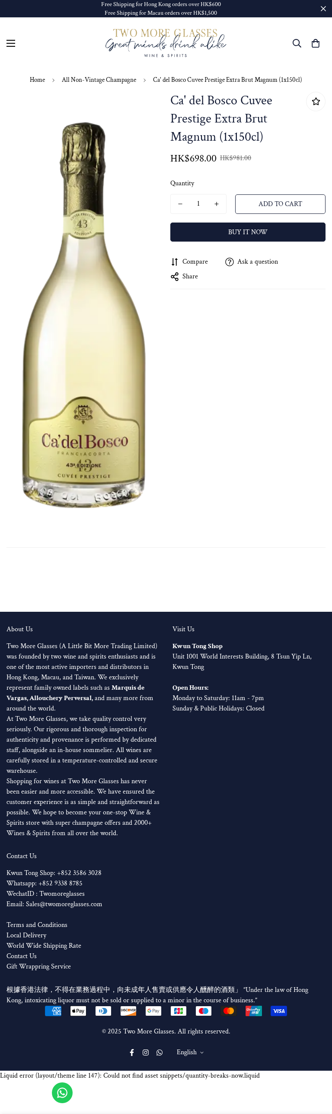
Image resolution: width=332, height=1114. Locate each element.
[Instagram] (146, 1052)
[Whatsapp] (159, 1052)
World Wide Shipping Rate (43, 945)
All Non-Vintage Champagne (99, 80)
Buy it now (248, 232)
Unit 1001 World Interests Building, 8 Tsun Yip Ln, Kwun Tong (242, 657)
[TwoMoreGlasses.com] (166, 43)
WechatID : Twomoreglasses (45, 893)
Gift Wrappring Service (38, 966)
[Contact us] (62, 1092)
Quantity (182, 183)
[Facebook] (132, 1052)
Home (37, 80)
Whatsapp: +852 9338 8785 (44, 883)
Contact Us (21, 956)
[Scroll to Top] (315, 1067)
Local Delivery (26, 935)
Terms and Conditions (36, 925)
